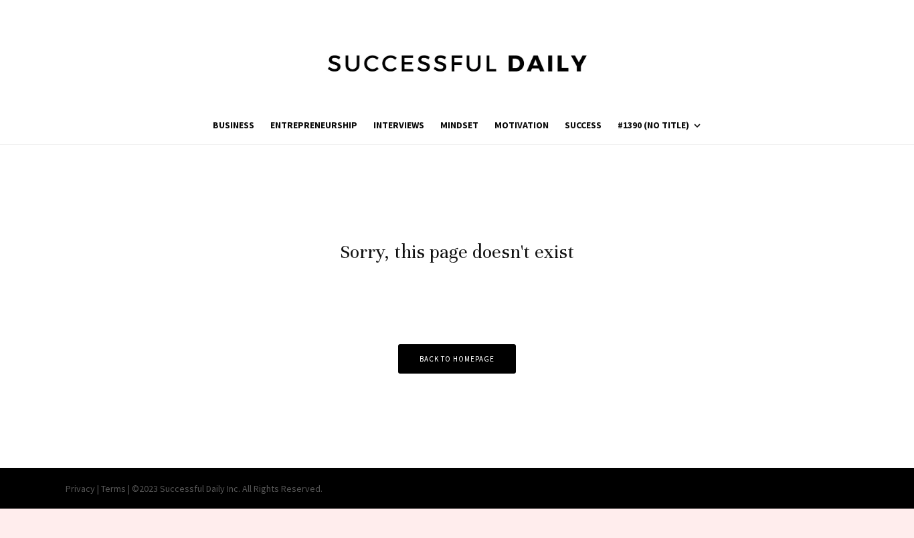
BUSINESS (233, 125)
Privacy (80, 489)
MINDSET (459, 125)
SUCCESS (583, 125)
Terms (113, 489)
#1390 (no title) (653, 125)
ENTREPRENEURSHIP (313, 125)
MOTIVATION (521, 125)
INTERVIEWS (398, 125)
